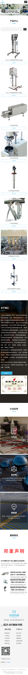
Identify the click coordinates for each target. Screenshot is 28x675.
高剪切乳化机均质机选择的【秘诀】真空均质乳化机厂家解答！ (18, 581)
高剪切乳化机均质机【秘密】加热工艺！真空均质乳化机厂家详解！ (18, 574)
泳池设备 (8, 662)
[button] (25, 2)
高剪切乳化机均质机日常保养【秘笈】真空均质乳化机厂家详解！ (18, 589)
